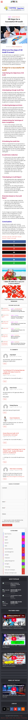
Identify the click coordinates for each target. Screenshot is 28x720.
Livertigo (20, 715)
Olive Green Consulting (16, 469)
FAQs (14, 718)
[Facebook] (11, 709)
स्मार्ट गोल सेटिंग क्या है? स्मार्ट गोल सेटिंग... (15, 590)
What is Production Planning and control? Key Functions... (18, 344)
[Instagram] (4, 709)
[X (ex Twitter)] (8, 709)
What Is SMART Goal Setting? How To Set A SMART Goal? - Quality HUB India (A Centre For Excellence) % (14, 451)
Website (4, 514)
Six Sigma (16, 315)
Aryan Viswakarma (15, 418)
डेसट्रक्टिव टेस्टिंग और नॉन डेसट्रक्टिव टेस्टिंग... (16, 602)
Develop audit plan (7, 236)
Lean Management (18, 308)
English (9, 17)
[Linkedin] (19, 709)
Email (4, 508)
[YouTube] (15, 709)
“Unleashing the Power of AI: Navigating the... (18, 330)
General (16, 322)
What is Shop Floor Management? (15, 337)
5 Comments (6, 24)
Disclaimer (18, 718)
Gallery (7, 718)
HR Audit (15, 236)
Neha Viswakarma (15, 24)
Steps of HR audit (12, 238)
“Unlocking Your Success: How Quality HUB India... (18, 324)
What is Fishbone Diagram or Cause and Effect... (15, 584)
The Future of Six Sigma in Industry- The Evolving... (17, 317)
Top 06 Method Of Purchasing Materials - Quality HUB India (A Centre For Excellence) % (14, 371)
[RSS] (23, 709)
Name (4, 501)
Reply (5, 363)
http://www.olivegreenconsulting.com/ (15, 476)
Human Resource (16, 17)
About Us (3, 718)
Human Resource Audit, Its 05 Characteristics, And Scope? (11, 434)
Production (17, 335)
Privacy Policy (24, 718)
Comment (4, 488)
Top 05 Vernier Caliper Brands (16, 596)
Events (10, 718)
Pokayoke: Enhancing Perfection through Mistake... (18, 310)
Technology (17, 328)
